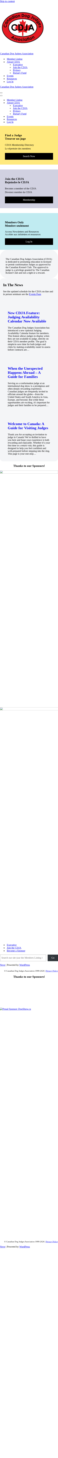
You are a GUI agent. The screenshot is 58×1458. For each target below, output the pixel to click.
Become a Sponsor (16, 950)
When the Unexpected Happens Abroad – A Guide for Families (25, 372)
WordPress (24, 965)
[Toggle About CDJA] (54, 103)
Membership (29, 200)
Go (52, 957)
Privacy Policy (52, 971)
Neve (2, 965)
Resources (12, 78)
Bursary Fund (19, 73)
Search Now (29, 156)
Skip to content (7, 1)
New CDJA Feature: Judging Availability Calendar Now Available (27, 317)
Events (10, 75)
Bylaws (16, 70)
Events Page (35, 294)
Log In (10, 81)
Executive (18, 64)
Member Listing (14, 59)
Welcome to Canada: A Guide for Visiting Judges (28, 426)
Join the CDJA (20, 67)
